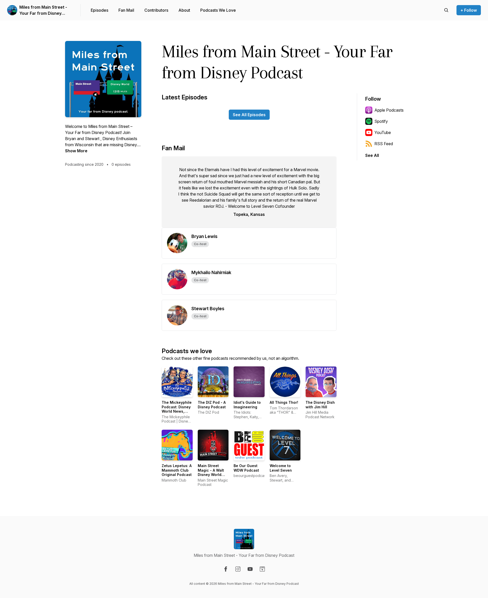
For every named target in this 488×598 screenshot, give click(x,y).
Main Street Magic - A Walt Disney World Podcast (211, 472)
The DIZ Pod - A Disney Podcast (212, 404)
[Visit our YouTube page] (250, 569)
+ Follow (469, 10)
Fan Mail (126, 10)
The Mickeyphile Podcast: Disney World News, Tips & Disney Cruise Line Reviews (177, 413)
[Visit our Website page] (262, 569)
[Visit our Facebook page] (225, 569)
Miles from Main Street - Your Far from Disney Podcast (43, 10)
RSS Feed (383, 143)
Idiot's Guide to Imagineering (247, 404)
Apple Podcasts (389, 110)
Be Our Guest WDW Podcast (246, 468)
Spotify (381, 121)
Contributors (156, 10)
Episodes (99, 10)
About (184, 10)
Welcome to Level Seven (281, 468)
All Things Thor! (284, 402)
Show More (76, 150)
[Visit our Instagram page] (237, 569)
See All (372, 155)
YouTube (382, 132)
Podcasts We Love (218, 10)
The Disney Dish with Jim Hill (320, 404)
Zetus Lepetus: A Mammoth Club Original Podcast (177, 470)
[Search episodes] (446, 10)
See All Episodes (249, 114)
